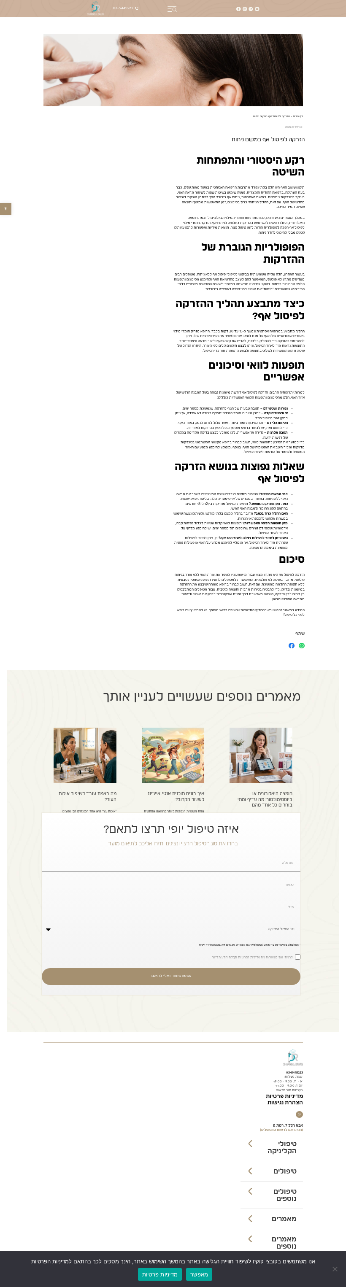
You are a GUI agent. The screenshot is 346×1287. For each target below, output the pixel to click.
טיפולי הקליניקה (282, 1148)
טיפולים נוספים (285, 1195)
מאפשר (199, 1274)
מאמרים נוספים (284, 1243)
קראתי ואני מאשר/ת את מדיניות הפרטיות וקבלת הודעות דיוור (252, 958)
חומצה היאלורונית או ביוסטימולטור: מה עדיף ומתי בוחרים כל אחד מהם (265, 799)
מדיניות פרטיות (284, 1096)
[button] (5, 208)
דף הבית (298, 116)
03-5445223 (294, 1072)
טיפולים (285, 1171)
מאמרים (284, 1219)
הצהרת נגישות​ (285, 1103)
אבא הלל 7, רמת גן (288, 1126)
